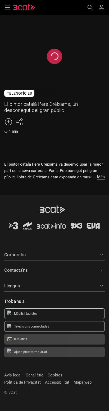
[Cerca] (92, 7)
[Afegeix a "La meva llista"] (8, 122)
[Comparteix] (19, 122)
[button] (54, 254)
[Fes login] (101, 7)
